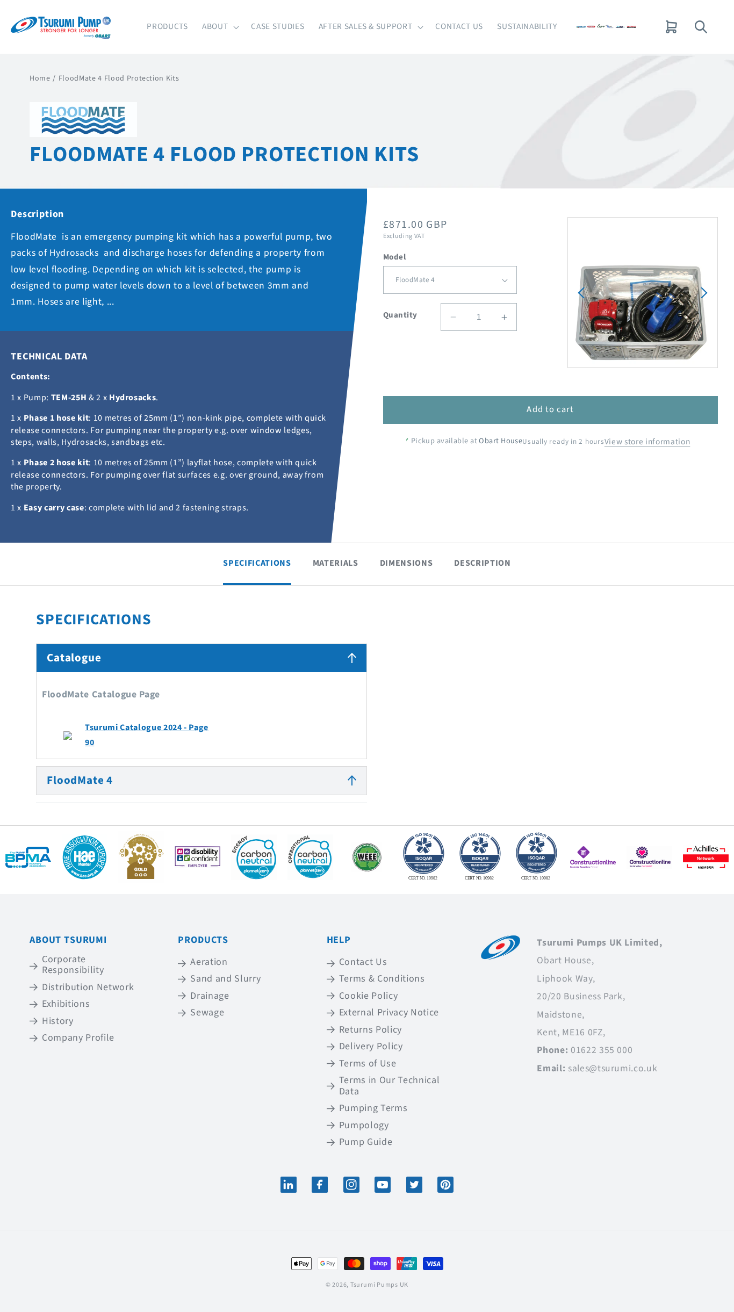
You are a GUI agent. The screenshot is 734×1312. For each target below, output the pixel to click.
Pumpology (364, 1125)
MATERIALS (335, 563)
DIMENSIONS (406, 563)
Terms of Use (368, 1063)
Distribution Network (88, 987)
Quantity (400, 315)
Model (394, 257)
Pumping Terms (373, 1108)
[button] (219, 27)
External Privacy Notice (389, 1012)
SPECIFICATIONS (257, 563)
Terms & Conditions (382, 978)
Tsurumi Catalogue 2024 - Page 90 (146, 735)
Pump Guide (366, 1142)
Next (704, 292)
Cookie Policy (368, 996)
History (58, 1021)
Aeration (208, 963)
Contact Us (363, 963)
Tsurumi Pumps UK (379, 1284)
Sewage (207, 1012)
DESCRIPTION (482, 563)
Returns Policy (370, 1029)
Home (40, 78)
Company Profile (78, 1038)
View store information (647, 442)
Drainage (209, 996)
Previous (581, 292)
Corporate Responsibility (73, 965)
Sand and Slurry (225, 978)
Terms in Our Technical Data (389, 1086)
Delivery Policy (371, 1047)
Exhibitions (66, 1004)
